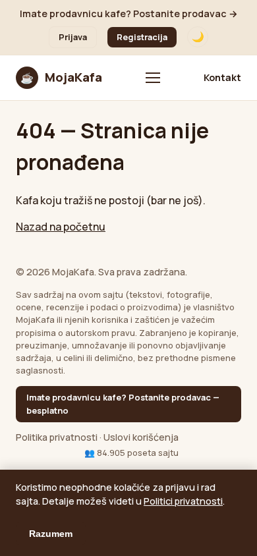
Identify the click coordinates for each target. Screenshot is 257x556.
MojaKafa (61, 77)
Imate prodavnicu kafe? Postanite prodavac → (129, 13)
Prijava (73, 37)
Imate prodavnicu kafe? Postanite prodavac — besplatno (122, 403)
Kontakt (222, 77)
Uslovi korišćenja (141, 437)
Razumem (50, 533)
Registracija (142, 37)
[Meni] (153, 78)
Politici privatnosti (183, 501)
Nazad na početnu (60, 226)
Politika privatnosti (57, 437)
